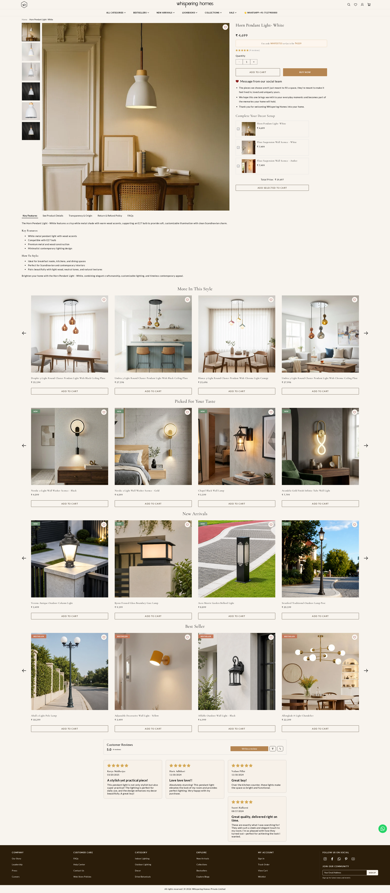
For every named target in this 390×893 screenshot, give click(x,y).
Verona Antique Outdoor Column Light (52, 603)
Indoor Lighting (142, 858)
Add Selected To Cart (272, 187)
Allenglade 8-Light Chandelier (298, 715)
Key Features (30, 215)
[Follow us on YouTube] (353, 859)
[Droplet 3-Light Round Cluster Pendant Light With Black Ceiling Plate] (69, 334)
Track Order (264, 864)
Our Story (16, 858)
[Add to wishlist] (225, 27)
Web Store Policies (82, 877)
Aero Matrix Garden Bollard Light (216, 603)
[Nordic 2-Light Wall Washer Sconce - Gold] (153, 446)
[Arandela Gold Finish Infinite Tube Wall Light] (320, 446)
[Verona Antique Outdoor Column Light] (69, 558)
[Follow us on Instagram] (325, 859)
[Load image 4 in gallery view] (31, 91)
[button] (382, 828)
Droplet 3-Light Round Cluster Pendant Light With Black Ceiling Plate (68, 378)
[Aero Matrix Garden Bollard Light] (236, 558)
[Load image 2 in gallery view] (31, 52)
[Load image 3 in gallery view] (31, 71)
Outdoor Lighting (143, 864)
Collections (202, 864)
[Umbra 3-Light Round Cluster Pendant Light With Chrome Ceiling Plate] (320, 334)
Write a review (249, 748)
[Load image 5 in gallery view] (31, 111)
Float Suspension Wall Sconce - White (277, 142)
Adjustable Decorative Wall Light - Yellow (137, 715)
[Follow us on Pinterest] (346, 859)
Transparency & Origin (80, 215)
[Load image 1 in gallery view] (31, 32)
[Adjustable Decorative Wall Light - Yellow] (153, 671)
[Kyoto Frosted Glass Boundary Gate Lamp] (153, 558)
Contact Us (78, 871)
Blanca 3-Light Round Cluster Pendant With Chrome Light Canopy (233, 378)
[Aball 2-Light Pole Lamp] (69, 671)
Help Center (79, 864)
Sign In (261, 858)
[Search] (349, 5)
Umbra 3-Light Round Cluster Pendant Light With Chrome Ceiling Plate (320, 378)
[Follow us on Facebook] (332, 859)
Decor (138, 871)
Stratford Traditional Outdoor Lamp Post (303, 603)
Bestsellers (202, 871)
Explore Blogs (203, 877)
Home (24, 19)
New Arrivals (203, 858)
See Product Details (53, 215)
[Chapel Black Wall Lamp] (236, 446)
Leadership (17, 864)
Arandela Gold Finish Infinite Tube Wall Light (306, 490)
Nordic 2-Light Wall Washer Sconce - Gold (137, 490)
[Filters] (272, 748)
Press (14, 871)
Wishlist (262, 877)
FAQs (130, 215)
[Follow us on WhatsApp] (339, 859)
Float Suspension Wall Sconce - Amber (277, 160)
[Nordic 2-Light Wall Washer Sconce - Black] (69, 446)
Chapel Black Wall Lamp (211, 490)
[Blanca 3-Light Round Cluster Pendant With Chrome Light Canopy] (236, 334)
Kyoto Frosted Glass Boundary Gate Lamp (136, 603)
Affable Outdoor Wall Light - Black (216, 715)
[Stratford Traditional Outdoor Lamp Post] (320, 558)
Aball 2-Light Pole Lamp (44, 715)
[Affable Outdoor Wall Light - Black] (236, 671)
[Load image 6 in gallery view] (31, 131)
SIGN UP (372, 873)
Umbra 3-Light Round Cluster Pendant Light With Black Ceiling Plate (151, 378)
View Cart (263, 871)
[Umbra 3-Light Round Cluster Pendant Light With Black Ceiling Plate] (153, 334)
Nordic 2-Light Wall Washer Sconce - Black (54, 490)
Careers (16, 877)
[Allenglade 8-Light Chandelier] (320, 671)
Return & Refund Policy (110, 215)
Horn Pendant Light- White (271, 123)
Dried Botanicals (143, 877)
